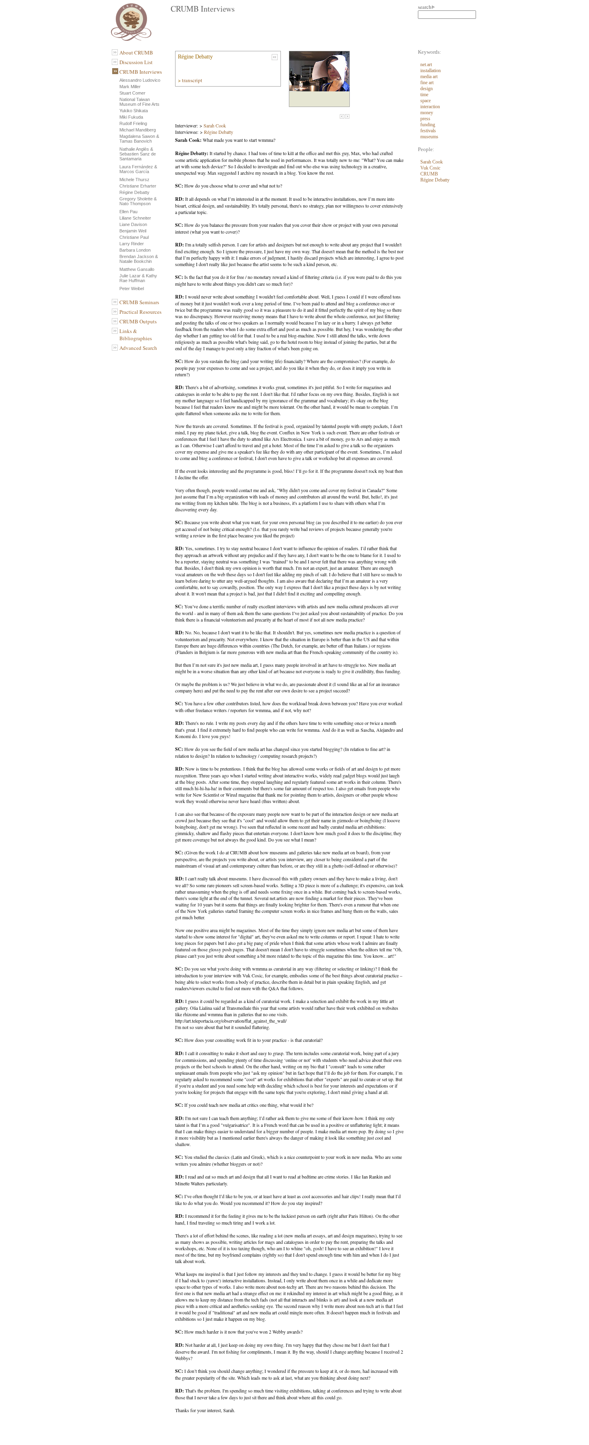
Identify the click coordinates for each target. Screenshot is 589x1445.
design (426, 88)
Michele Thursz (134, 179)
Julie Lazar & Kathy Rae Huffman (138, 278)
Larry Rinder (131, 243)
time (424, 94)
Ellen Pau (128, 211)
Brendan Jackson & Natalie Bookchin (138, 259)
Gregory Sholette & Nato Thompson (138, 201)
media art (429, 76)
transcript (193, 80)
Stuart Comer (132, 93)
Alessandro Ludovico (139, 80)
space (425, 100)
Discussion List (136, 62)
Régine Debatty (134, 192)
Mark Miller (130, 86)
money (426, 112)
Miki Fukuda (131, 117)
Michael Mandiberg (137, 129)
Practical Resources (140, 311)
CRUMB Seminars (139, 302)
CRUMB (429, 174)
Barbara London (135, 250)
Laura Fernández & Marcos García (138, 169)
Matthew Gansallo (136, 269)
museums (429, 136)
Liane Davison (133, 224)
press (425, 118)
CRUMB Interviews (140, 71)
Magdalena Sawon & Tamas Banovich (139, 138)
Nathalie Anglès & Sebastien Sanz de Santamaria (137, 154)
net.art (426, 64)
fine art (427, 82)
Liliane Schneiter (135, 218)
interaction (430, 106)
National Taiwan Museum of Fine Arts (139, 102)
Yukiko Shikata (133, 110)
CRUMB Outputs (138, 321)
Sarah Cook (215, 125)
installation (430, 70)
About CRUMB (136, 52)
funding (427, 124)
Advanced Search (138, 347)
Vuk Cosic (430, 168)
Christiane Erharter (137, 186)
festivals (428, 130)
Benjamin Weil (132, 230)
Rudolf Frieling (133, 123)
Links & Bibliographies (135, 334)
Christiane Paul (134, 237)
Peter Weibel (131, 288)
